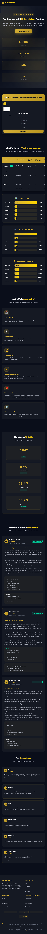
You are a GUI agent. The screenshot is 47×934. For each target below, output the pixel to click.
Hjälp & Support (28, 906)
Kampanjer (27, 888)
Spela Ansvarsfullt (28, 898)
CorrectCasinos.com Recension (24, 930)
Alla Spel (26, 883)
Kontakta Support (5, 906)
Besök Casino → (23, 131)
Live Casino (27, 886)
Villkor (3, 901)
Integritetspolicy (5, 903)
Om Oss (3, 898)
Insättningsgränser (28, 903)
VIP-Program (27, 891)
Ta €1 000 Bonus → (23, 31)
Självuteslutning (28, 901)
